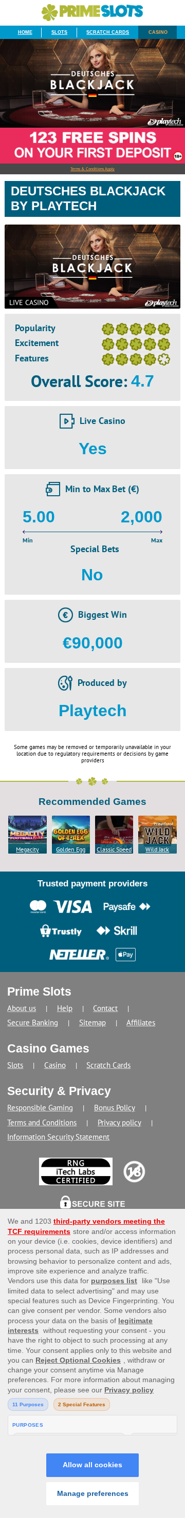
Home (25, 32)
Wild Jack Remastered (157, 849)
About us (21, 1008)
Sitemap (92, 1022)
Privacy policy (119, 1122)
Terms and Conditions (42, 1122)
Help (64, 1008)
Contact (105, 1008)
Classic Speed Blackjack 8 (114, 849)
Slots (59, 32)
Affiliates (140, 1022)
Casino (158, 32)
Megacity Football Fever (27, 849)
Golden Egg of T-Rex (70, 849)
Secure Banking (32, 1022)
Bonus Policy (114, 1107)
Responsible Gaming (40, 1107)
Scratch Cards (107, 32)
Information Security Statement (58, 1137)
